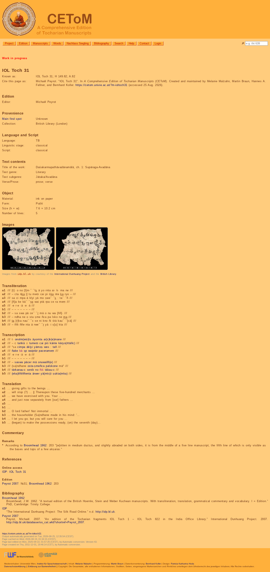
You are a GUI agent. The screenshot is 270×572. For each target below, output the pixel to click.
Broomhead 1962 (35, 445)
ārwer (36, 373)
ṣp (25, 350)
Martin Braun (117, 563)
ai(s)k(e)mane (53, 339)
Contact (144, 43)
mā (35, 362)
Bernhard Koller (153, 563)
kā (21, 350)
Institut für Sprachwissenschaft (52, 563)
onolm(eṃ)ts (23, 339)
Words (57, 43)
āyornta (37, 339)
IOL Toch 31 (17, 471)
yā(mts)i (46, 373)
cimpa (21, 347)
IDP (4, 471)
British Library (108, 274)
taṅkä (21, 343)
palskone (52, 366)
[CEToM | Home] (135, 19)
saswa (19, 362)
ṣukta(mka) (60, 373)
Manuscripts (40, 43)
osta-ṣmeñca (36, 366)
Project (9, 43)
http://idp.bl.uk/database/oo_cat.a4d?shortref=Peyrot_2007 (45, 522)
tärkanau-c (19, 369)
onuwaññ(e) (45, 362)
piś (47, 343)
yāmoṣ (38, 347)
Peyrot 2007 (10, 483)
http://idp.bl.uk (105, 511)
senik (30, 369)
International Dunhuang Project (72, 274)
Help (131, 43)
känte (53, 343)
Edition (23, 43)
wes (46, 347)
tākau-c (50, 369)
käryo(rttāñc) (66, 343)
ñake (15, 350)
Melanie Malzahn (83, 563)
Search (119, 43)
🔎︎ (243, 43)
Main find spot (12, 118)
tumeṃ (33, 343)
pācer (28, 362)
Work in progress (14, 58)
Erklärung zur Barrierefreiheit (42, 566)
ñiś (42, 369)
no (36, 369)
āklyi (30, 347)
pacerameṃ (46, 350)
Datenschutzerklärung (15, 566)
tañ (55, 347)
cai (41, 343)
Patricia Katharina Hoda (182, 563)
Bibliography (101, 43)
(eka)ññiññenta (21, 373)
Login (158, 43)
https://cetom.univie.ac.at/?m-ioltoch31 (101, 85)
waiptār (33, 350)
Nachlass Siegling (78, 43)
